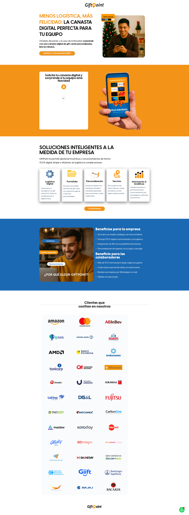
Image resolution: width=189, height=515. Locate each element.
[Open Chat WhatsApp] (182, 510)
